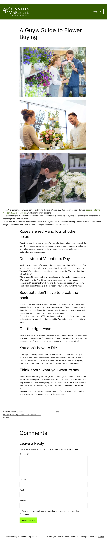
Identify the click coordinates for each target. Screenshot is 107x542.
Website (23, 500)
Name (23, 479)
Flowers (6, 415)
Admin (101, 537)
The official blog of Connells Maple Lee (20, 537)
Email (23, 490)
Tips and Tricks (35, 415)
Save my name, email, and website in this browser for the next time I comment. (51, 512)
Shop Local (24, 415)
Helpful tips (14, 415)
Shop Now (97, 12)
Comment (24, 454)
